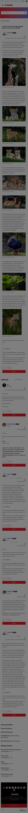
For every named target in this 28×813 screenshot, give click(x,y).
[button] (26, 2)
